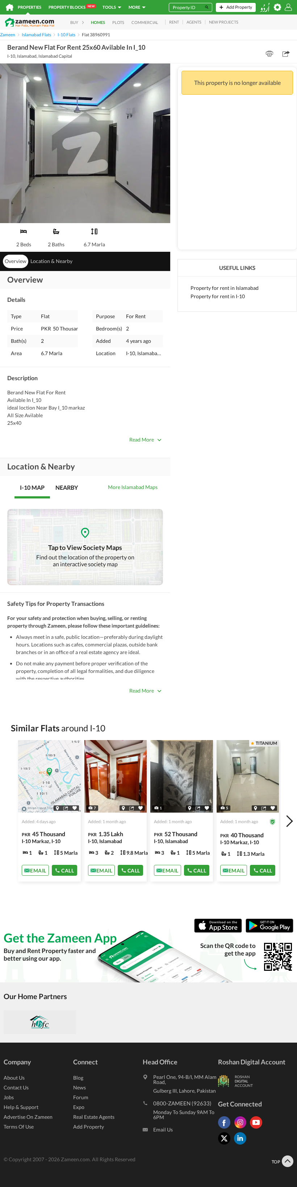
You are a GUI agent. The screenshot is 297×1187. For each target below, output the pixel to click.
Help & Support (21, 1107)
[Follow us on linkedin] (242, 1144)
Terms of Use (19, 1127)
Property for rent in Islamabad (225, 288)
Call (67, 870)
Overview (15, 261)
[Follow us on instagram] (242, 1128)
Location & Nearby (51, 261)
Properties (29, 7)
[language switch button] (264, 7)
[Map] (57, 808)
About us (14, 1078)
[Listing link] (49, 811)
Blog (78, 1078)
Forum (80, 1097)
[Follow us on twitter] (226, 1144)
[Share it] (65, 808)
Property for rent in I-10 (218, 296)
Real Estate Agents (93, 1117)
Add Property (88, 1127)
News (79, 1087)
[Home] (9, 7)
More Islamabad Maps (133, 487)
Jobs (9, 1097)
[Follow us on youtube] (258, 1128)
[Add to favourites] (74, 808)
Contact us (16, 1087)
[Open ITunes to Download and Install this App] (220, 931)
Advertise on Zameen (28, 1117)
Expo (78, 1107)
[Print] (269, 53)
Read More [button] (141, 439)
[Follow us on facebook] (226, 1128)
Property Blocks (72, 6)
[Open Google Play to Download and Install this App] (269, 931)
